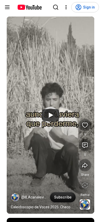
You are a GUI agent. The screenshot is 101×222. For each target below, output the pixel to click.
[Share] (85, 165)
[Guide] (7, 7)
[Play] (50, 115)
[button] (15, 197)
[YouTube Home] (29, 7)
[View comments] (85, 145)
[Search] (56, 7)
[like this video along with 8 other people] (85, 125)
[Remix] (85, 185)
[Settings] (66, 7)
